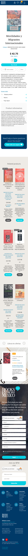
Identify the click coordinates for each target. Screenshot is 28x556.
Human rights (4, 91)
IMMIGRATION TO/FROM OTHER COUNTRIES (8, 198)
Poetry (18, 360)
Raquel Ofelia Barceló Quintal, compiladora (20, 316)
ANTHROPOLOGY (8, 253)
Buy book (14, 65)
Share (22, 69)
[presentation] (4, 343)
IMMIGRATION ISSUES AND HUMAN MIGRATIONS (8, 194)
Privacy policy (5, 547)
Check (8, 220)
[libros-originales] (3, 493)
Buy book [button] (19, 220)
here (7, 497)
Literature (14, 360)
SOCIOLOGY (19, 309)
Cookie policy (5, 548)
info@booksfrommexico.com (8, 522)
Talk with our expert (13, 144)
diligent (17, 543)
